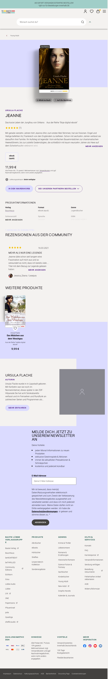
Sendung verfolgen (92, 565)
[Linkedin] (100, 645)
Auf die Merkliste (64, 100)
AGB (86, 584)
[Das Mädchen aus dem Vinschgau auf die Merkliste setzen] (15, 311)
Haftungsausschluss (31, 674)
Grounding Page (64, 674)
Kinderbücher (63, 577)
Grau (7, 579)
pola (7, 612)
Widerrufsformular (92, 589)
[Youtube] (95, 645)
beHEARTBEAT (11, 558)
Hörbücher (36, 552)
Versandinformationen (94, 560)
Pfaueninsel (10, 608)
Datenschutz (17, 674)
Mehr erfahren (17, 408)
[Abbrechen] (90, 22)
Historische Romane (66, 560)
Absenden (40, 522)
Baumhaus (9, 211)
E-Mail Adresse (39, 475)
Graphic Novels (64, 591)
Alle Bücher (36, 543)
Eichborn (9, 575)
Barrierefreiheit (51, 674)
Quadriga (9, 617)
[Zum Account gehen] (85, 11)
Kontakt (88, 546)
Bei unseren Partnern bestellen (57, 189)
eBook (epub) (11, 157)
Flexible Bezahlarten (65, 658)
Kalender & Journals (66, 596)
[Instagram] (90, 645)
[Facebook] (84, 645)
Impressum (7, 674)
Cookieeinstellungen (79, 674)
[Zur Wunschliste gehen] (92, 11)
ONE (7, 598)
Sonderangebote (38, 569)
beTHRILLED (10, 562)
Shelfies (35, 557)
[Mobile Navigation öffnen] (104, 11)
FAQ (86, 550)
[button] (15, 322)
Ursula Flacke (14, 110)
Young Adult (14, 36)
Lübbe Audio (10, 584)
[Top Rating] (54, 70)
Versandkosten (45, 171)
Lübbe (7, 589)
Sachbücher (63, 572)
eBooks (35, 548)
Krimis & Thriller (64, 543)
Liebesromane (64, 548)
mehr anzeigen (94, 146)
